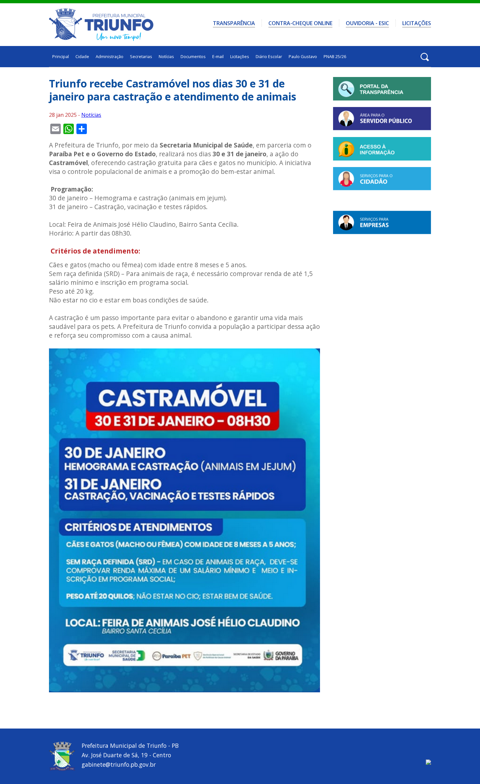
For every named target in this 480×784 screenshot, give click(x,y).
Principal (60, 56)
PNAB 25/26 (335, 56)
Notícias (166, 56)
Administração (109, 56)
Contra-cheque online (300, 23)
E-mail (218, 56)
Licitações (416, 23)
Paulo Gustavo (303, 56)
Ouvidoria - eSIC (367, 23)
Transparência (234, 23)
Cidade (82, 56)
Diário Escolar (269, 56)
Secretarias (141, 56)
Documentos (193, 56)
